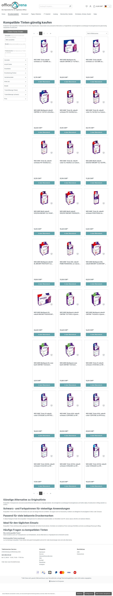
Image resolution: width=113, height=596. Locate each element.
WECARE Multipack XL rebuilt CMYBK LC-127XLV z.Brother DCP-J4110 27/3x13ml (69, 60)
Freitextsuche (15, 51)
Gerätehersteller (8, 77)
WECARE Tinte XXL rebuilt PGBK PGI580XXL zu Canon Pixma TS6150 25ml (69, 263)
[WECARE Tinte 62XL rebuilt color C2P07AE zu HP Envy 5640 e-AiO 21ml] (96, 400)
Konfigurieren (89, 593)
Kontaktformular (15, 562)
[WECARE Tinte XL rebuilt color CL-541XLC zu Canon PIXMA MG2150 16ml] (96, 97)
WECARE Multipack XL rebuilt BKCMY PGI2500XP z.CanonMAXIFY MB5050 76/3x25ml (43, 313)
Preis (5, 98)
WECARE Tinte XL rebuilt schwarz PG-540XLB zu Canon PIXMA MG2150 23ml (70, 111)
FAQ (40, 558)
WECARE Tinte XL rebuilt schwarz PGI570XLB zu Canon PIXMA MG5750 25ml (96, 212)
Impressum (42, 552)
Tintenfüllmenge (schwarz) (11, 94)
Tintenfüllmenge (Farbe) (11, 90)
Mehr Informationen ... (50, 593)
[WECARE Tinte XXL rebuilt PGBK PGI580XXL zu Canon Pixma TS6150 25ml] (70, 248)
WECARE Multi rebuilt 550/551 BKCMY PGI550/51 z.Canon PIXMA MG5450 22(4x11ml (69, 212)
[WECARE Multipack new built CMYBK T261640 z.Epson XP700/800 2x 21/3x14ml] (70, 349)
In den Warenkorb (44, 82)
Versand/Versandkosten (45, 556)
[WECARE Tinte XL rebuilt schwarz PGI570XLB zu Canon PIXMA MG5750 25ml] (96, 198)
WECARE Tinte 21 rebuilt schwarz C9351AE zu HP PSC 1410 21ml (94, 364)
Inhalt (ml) (7, 81)
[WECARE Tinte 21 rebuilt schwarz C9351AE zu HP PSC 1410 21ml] (96, 349)
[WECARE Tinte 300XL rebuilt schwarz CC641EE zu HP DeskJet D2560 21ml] (44, 451)
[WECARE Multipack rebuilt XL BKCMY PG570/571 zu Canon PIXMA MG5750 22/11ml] (44, 248)
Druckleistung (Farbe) (10, 73)
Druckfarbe (7, 68)
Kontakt (41, 560)
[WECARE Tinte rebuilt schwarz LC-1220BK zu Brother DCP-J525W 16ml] (44, 46)
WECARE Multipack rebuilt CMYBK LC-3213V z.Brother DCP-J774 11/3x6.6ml (44, 111)
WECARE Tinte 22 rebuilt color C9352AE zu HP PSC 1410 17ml (43, 414)
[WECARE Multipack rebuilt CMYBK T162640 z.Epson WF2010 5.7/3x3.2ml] (96, 299)
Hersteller (14, 36)
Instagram (42, 564)
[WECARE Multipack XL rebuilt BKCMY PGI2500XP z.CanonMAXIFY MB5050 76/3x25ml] (44, 299)
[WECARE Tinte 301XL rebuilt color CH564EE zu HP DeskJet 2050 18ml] (96, 451)
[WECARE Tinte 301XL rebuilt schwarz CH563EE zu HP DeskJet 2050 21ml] (70, 451)
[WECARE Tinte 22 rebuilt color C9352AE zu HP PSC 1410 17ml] (44, 400)
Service (41, 554)
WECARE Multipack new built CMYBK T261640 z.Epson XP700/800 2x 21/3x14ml (68, 364)
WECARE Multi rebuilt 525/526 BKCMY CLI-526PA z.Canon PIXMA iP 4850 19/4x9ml (44, 212)
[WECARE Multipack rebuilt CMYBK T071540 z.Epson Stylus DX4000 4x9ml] (70, 299)
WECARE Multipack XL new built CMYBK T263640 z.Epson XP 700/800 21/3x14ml (43, 364)
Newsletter (42, 562)
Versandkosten (52, 578)
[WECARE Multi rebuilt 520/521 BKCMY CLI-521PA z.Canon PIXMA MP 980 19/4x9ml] (96, 147)
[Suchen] (70, 6)
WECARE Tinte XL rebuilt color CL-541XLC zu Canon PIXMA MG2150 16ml (95, 111)
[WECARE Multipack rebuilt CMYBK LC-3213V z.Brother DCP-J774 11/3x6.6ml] (44, 97)
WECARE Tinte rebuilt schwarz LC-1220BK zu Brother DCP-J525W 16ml (43, 60)
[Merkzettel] (87, 6)
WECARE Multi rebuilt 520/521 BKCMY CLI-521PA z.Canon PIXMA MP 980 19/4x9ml (95, 162)
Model (15, 44)
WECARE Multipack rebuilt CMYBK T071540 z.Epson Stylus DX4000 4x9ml (69, 313)
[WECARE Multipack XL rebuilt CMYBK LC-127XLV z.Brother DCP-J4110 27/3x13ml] (70, 46)
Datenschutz (80, 554)
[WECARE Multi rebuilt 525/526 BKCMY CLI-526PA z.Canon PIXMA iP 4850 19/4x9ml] (44, 198)
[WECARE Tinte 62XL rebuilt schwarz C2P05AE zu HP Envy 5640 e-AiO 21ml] (70, 400)
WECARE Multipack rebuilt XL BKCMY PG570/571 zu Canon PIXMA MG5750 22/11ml (43, 263)
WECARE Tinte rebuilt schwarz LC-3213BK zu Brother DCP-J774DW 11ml (95, 60)
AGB (78, 552)
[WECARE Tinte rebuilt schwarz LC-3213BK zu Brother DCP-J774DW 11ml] (96, 46)
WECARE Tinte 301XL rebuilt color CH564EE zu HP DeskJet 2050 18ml (96, 465)
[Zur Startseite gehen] (14, 5)
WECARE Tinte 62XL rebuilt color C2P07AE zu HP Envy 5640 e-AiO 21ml (95, 414)
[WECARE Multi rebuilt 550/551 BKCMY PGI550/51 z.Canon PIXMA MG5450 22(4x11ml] (70, 198)
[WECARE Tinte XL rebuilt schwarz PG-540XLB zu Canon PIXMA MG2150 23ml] (70, 97)
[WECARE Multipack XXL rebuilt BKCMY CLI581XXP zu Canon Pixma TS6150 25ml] (96, 248)
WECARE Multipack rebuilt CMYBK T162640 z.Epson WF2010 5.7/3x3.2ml (95, 313)
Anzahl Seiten (8, 64)
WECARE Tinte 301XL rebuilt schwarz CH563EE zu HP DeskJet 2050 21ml (70, 465)
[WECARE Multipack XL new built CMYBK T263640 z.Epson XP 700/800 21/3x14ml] (44, 349)
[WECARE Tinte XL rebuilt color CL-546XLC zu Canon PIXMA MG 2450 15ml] (70, 147)
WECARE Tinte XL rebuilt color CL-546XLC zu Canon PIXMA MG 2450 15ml (69, 162)
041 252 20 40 (6, 555)
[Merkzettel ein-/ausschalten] (51, 51)
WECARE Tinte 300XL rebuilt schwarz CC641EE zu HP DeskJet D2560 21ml (44, 465)
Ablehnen (80, 593)
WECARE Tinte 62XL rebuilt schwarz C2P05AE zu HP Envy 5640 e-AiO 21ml (69, 414)
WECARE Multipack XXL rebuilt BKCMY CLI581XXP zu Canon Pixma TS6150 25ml (96, 263)
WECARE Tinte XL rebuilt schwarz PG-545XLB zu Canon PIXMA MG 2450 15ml (44, 162)
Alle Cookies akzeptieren (103, 593)
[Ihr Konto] (90, 6)
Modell (6, 86)
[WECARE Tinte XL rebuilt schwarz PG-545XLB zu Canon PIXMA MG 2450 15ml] (44, 147)
